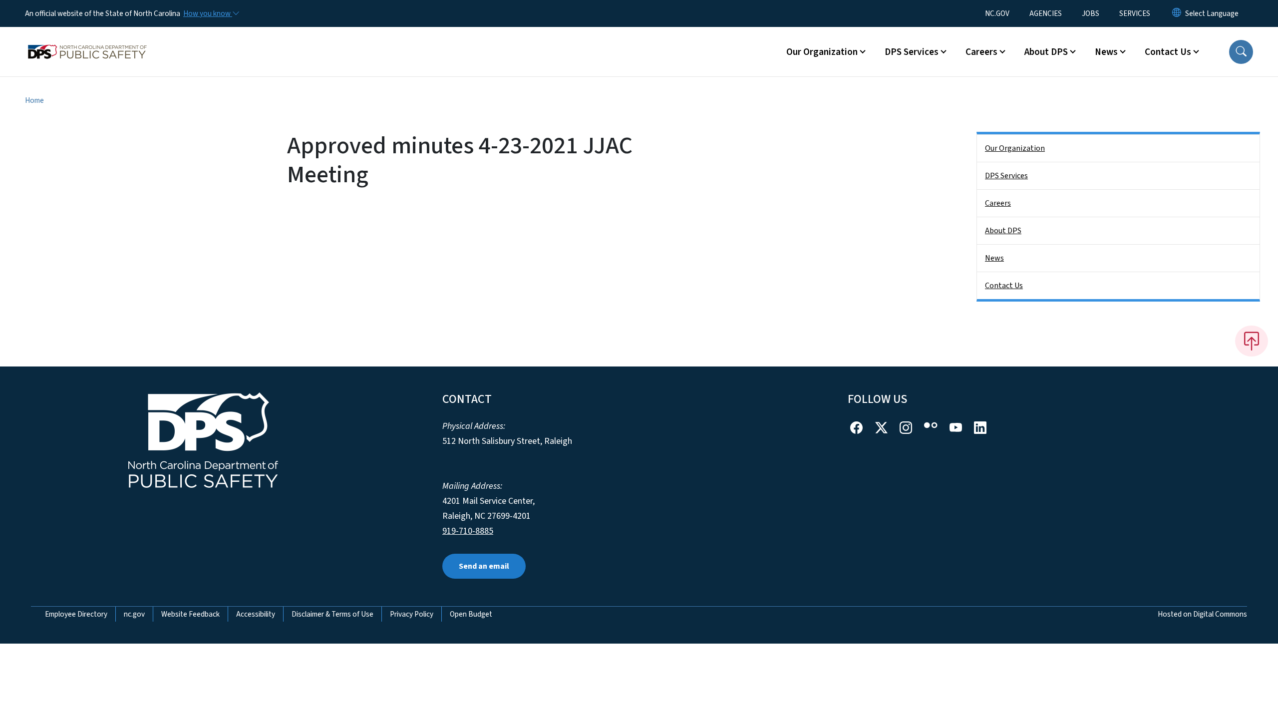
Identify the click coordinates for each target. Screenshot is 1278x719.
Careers (998, 203)
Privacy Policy (411, 614)
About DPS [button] (1046, 52)
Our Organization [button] (822, 52)
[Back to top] (1251, 341)
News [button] (1106, 52)
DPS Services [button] (912, 52)
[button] (1241, 52)
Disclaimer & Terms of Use (332, 614)
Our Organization (1015, 148)
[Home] (87, 40)
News (994, 258)
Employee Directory (76, 614)
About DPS (1003, 230)
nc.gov (134, 614)
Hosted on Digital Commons (1202, 614)
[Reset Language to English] (1176, 13)
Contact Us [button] (1168, 52)
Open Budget (471, 614)
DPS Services (1006, 175)
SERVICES (1134, 13)
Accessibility (255, 614)
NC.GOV (997, 13)
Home (34, 100)
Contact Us (1004, 285)
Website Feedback (190, 614)
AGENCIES (1045, 13)
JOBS (1090, 13)
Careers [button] (981, 52)
